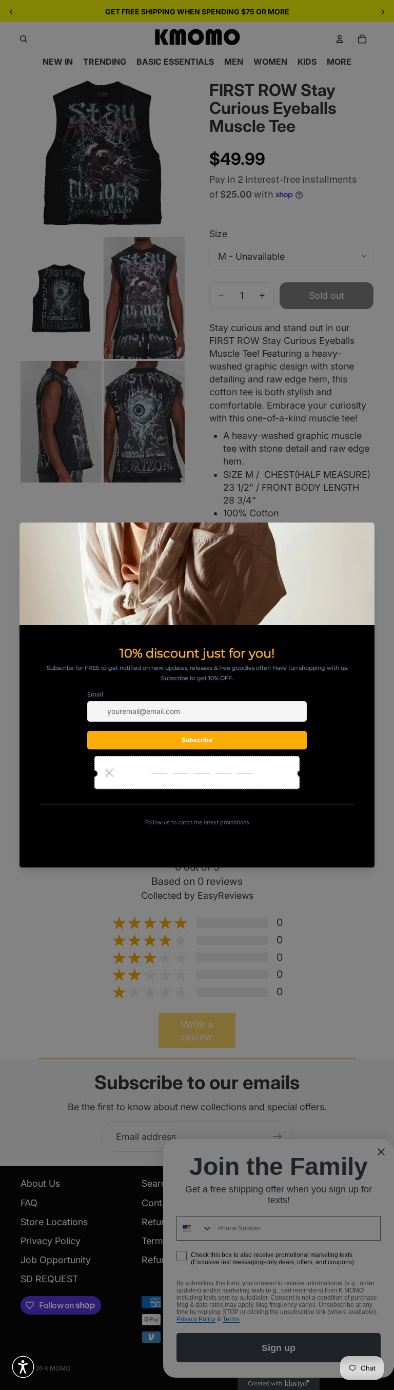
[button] (23, 1367)
